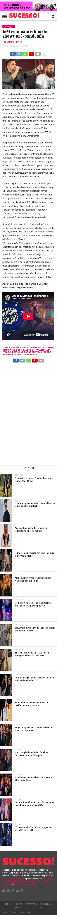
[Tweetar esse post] (19, 52)
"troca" (6, 352)
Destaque (17, 352)
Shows (31, 907)
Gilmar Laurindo (14, 41)
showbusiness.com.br (13, 878)
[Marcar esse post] (31, 52)
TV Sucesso (46, 904)
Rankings (19, 907)
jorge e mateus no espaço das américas (26, 353)
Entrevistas (32, 904)
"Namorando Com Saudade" (18, 350)
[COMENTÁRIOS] (44, 52)
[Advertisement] (28, 417)
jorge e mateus (33, 352)
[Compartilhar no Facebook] (13, 52)
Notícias (18, 904)
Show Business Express (24, 881)
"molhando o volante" (40, 348)
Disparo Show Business (25, 884)
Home (8, 904)
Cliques (41, 907)
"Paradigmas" (42, 350)
